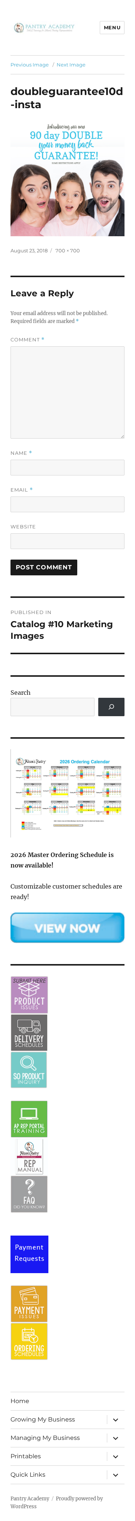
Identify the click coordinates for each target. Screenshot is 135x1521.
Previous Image (29, 65)
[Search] (111, 707)
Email (21, 490)
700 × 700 (68, 250)
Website (23, 527)
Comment (27, 339)
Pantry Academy (29, 1498)
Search (20, 692)
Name (21, 453)
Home (19, 1401)
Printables (25, 1456)
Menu (112, 27)
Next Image (71, 65)
